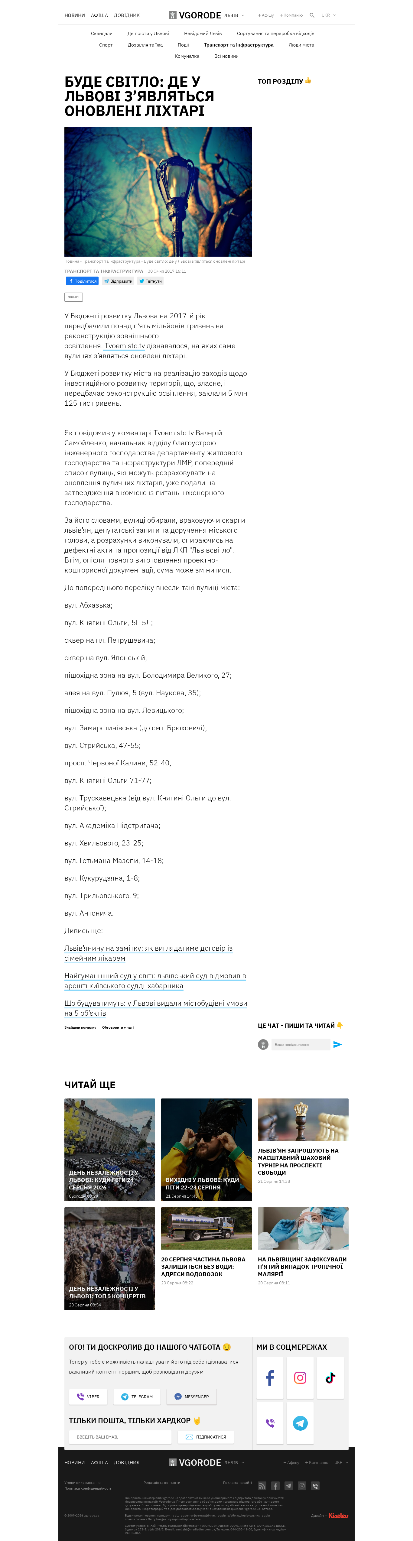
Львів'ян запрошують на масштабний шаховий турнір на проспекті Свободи (298, 1161)
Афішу (268, 15)
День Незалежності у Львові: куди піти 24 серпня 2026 (103, 1180)
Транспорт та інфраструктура (239, 45)
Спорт (106, 45)
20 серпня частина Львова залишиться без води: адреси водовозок (203, 1267)
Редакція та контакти (162, 1482)
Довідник (127, 15)
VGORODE (200, 1462)
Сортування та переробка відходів (275, 33)
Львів (231, 1463)
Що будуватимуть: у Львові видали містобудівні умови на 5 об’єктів (155, 1008)
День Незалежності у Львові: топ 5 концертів (107, 1292)
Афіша (99, 15)
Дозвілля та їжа (145, 45)
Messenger (197, 1397)
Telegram (142, 1397)
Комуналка (187, 56)
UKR (326, 15)
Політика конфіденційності (87, 1488)
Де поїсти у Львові (148, 33)
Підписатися (211, 1437)
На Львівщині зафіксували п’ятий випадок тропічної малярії (302, 1267)
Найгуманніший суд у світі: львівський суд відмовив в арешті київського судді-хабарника (155, 980)
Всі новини (226, 56)
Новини (74, 15)
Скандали (101, 33)
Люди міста (301, 45)
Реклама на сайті (237, 1482)
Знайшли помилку (80, 1027)
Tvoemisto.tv (124, 345)
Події (183, 45)
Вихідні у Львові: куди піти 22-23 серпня (202, 1183)
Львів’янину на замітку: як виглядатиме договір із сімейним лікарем (148, 953)
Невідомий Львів (203, 33)
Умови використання (82, 1482)
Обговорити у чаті (118, 1027)
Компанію (293, 15)
